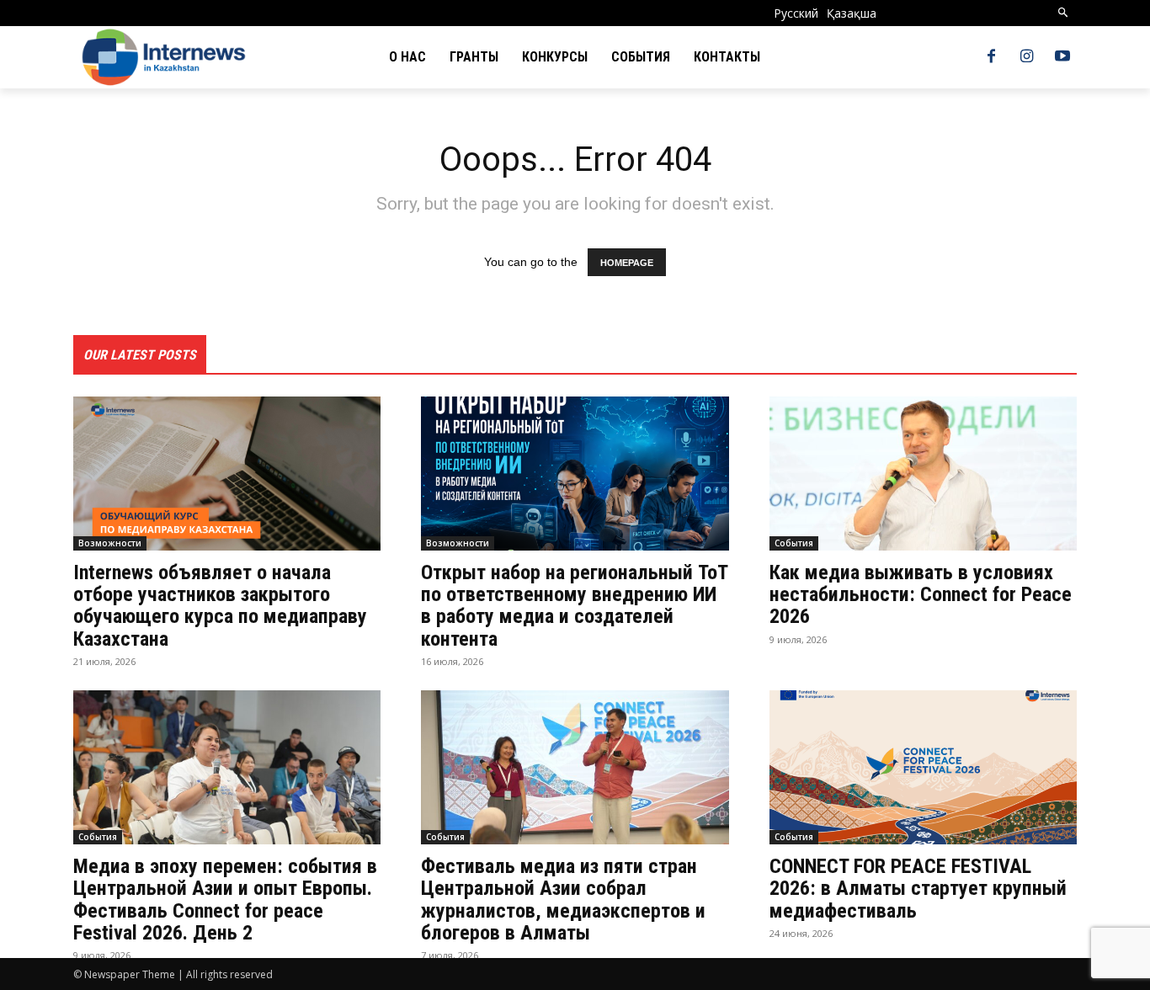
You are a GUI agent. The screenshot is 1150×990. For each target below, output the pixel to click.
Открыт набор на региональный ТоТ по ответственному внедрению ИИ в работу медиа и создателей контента (574, 606)
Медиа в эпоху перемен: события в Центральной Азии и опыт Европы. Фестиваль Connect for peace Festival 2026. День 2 (225, 899)
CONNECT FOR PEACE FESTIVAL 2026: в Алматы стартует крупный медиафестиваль (918, 888)
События (794, 543)
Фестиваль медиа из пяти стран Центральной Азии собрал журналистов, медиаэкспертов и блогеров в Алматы (563, 899)
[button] (1064, 13)
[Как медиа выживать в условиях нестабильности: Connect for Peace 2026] (923, 474)
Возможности (109, 543)
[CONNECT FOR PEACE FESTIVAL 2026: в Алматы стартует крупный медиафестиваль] (923, 767)
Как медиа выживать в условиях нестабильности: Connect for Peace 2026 (920, 595)
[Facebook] (991, 57)
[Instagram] (1027, 57)
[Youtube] (1062, 57)
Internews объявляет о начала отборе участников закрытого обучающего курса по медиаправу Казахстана (220, 606)
